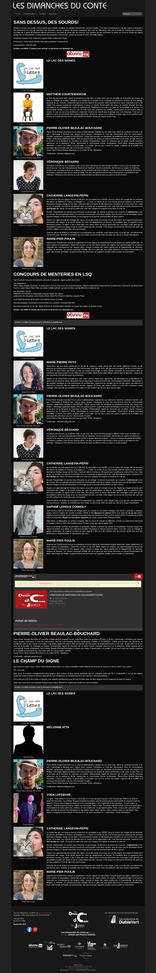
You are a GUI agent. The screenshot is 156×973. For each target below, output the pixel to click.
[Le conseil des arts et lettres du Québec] (64, 946)
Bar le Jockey (43, 913)
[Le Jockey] (120, 946)
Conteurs (43, 14)
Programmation (29, 14)
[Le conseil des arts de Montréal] (50, 946)
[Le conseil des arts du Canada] (104, 946)
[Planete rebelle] (86, 956)
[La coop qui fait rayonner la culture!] (79, 946)
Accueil (17, 14)
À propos (52, 14)
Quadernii (72, 970)
